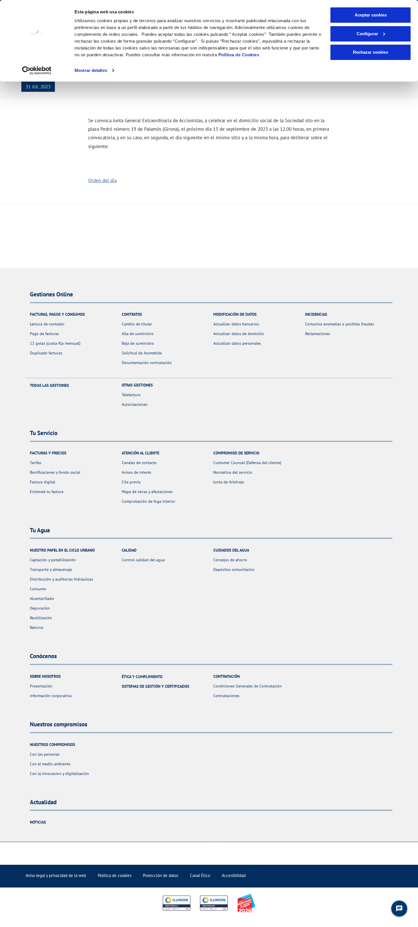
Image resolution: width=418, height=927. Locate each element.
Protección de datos (160, 875)
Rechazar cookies (370, 52)
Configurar (367, 33)
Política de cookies (114, 875)
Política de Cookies (238, 54)
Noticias (38, 822)
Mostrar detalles (91, 70)
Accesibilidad (234, 875)
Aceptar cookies (371, 15)
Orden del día (102, 180)
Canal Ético (200, 875)
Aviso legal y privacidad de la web (56, 875)
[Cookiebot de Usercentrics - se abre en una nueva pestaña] (37, 70)
